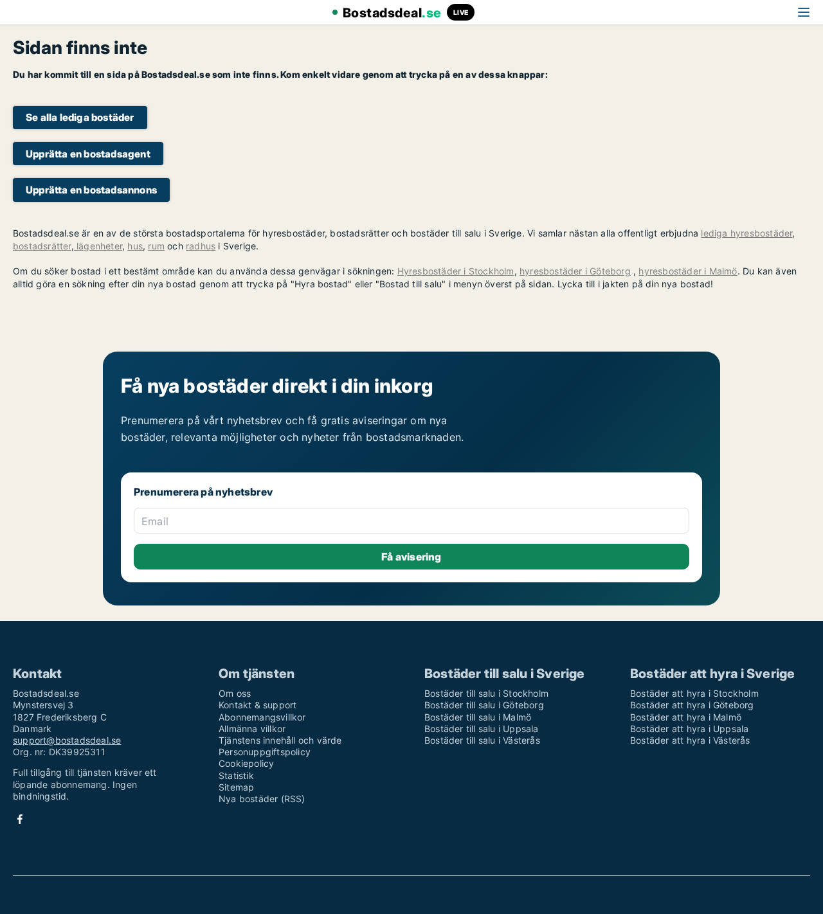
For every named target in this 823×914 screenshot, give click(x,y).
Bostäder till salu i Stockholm (486, 693)
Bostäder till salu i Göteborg (484, 704)
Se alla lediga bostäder (80, 117)
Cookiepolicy (246, 763)
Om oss (235, 693)
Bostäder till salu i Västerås (482, 740)
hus (135, 245)
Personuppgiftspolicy (265, 751)
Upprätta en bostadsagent (88, 154)
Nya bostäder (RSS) (262, 798)
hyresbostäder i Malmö (687, 270)
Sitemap (236, 787)
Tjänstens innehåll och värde (280, 740)
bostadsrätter (42, 245)
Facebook (20, 819)
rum (156, 245)
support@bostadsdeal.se (67, 740)
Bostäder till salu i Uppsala (481, 728)
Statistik (236, 775)
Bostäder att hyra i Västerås (690, 740)
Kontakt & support (257, 704)
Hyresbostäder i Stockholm (455, 270)
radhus (200, 245)
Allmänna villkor (252, 728)
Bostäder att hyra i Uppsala (689, 728)
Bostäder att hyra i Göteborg (692, 704)
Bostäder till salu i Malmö (477, 717)
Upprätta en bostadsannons (91, 190)
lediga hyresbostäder (746, 233)
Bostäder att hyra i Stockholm (694, 693)
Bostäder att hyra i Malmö (685, 717)
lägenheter (98, 245)
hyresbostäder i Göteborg (575, 270)
